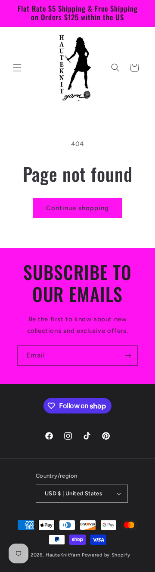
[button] (17, 67)
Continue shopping (77, 208)
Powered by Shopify (106, 555)
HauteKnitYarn (63, 555)
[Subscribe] (127, 355)
